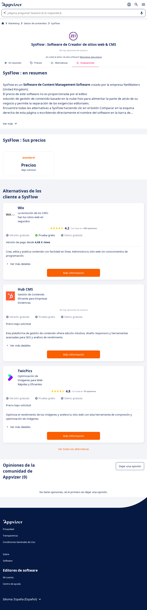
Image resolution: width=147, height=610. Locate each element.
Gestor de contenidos (35, 23)
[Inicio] (2, 23)
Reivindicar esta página (91, 57)
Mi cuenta (8, 577)
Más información (73, 273)
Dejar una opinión (130, 466)
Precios (38, 62)
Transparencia (10, 535)
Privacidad (8, 529)
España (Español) (25, 599)
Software (7, 560)
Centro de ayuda (12, 583)
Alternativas (61, 62)
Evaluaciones (87, 62)
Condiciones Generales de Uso (19, 542)
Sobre (6, 554)
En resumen (15, 62)
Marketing (14, 23)
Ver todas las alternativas (73, 449)
